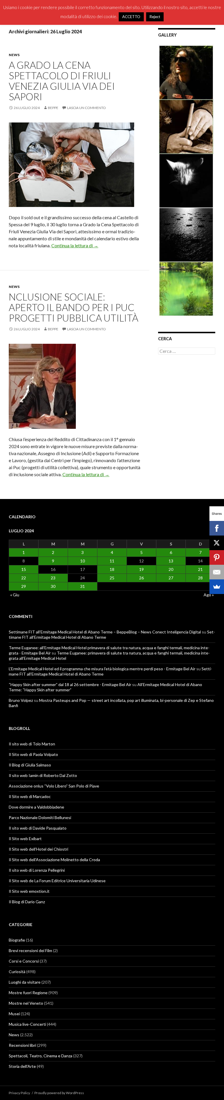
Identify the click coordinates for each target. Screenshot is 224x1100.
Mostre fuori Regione (28, 992)
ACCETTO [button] (131, 16)
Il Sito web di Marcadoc (30, 796)
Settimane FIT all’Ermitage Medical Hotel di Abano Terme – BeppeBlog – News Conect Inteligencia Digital (105, 631)
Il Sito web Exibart (25, 838)
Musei (14, 1013)
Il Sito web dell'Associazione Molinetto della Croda (54, 859)
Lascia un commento (86, 108)
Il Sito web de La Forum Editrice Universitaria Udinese (57, 880)
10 (82, 560)
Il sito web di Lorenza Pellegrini (37, 870)
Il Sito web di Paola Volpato (33, 754)
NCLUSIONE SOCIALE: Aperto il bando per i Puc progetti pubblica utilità (73, 307)
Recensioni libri (22, 1045)
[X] (216, 543)
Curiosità (17, 971)
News (14, 55)
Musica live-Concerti (27, 1024)
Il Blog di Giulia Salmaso (30, 764)
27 (171, 577)
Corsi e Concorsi (24, 961)
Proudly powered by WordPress (59, 1093)
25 (112, 577)
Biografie (17, 939)
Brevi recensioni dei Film (30, 950)
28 (200, 577)
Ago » (209, 594)
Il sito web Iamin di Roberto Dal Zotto (43, 775)
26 (141, 577)
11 (112, 560)
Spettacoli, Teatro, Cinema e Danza (40, 1055)
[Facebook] (216, 528)
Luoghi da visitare (25, 982)
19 (141, 569)
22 (23, 577)
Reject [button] (155, 16)
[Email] (216, 572)
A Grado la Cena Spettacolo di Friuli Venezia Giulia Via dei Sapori (62, 80)
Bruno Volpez (21, 700)
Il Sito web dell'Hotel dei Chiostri (38, 849)
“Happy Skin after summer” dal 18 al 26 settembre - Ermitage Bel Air (70, 684)
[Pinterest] (216, 557)
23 (53, 577)
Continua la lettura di (74, 245)
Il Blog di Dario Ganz (27, 901)
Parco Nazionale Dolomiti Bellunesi (40, 817)
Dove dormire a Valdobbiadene (36, 806)
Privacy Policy (19, 1093)
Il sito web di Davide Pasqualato (37, 828)
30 (53, 586)
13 (171, 560)
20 (171, 569)
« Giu (14, 594)
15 (23, 569)
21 (200, 569)
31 (82, 586)
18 (112, 569)
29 (23, 586)
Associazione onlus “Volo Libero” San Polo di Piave (54, 785)
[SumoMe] (216, 586)
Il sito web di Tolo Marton (32, 743)
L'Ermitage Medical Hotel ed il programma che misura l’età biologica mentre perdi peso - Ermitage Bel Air (102, 668)
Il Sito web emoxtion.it (29, 891)
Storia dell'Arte (22, 1066)
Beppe (53, 108)
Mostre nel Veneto (26, 1003)
